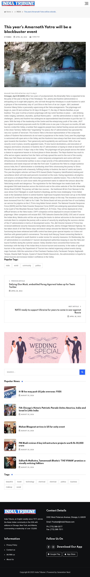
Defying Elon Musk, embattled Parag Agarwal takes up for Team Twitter (42, 285)
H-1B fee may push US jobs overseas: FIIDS (40, 392)
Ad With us (11, 555)
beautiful (9, 482)
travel (19, 482)
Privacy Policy (12, 545)
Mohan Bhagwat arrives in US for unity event (42, 427)
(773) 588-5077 (55, 526)
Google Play (55, 554)
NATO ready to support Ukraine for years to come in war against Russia (48, 311)
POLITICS (38, 266)
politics (63, 482)
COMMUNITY (27, 266)
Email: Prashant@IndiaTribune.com (60, 522)
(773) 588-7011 (56, 529)
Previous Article (18, 281)
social (19, 487)
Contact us (11, 550)
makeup (9, 487)
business (73, 482)
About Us (10, 559)
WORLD (16, 266)
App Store (71, 554)
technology (30, 482)
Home (8, 12)
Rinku (8, 37)
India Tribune (40, 572)
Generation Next (63, 572)
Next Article (74, 306)
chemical (42, 482)
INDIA (19, 12)
